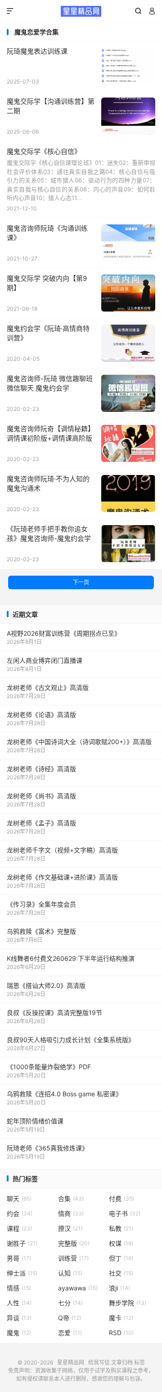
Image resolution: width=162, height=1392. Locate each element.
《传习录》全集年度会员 (41, 904)
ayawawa (78, 1288)
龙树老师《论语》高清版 (41, 714)
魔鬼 (19, 1332)
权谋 (121, 1243)
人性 (19, 1303)
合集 (71, 1198)
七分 (70, 1303)
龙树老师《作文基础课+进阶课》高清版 (62, 877)
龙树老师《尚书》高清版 (41, 796)
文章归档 (122, 1362)
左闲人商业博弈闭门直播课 (44, 660)
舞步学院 (127, 1303)
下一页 (81, 582)
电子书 (124, 1213)
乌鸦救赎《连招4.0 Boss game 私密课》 (64, 1094)
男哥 (19, 1258)
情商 (71, 1213)
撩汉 (70, 1228)
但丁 (121, 1258)
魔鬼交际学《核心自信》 (44, 151)
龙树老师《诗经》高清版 (41, 769)
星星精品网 (81, 11)
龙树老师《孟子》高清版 (41, 823)
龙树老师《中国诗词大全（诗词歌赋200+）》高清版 (79, 741)
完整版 (74, 1243)
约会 (19, 1213)
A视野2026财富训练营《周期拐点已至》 (64, 633)
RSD (121, 1332)
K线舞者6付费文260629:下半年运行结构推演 (71, 958)
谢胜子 (22, 1243)
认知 (70, 1273)
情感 (19, 1288)
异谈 (19, 1318)
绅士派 (22, 1273)
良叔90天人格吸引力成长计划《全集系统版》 (71, 1039)
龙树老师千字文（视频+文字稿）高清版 (62, 850)
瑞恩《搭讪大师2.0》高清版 (46, 985)
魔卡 (121, 1318)
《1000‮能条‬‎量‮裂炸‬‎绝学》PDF (49, 1067)
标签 (139, 1362)
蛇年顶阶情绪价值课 (35, 1121)
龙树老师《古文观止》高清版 (48, 687)
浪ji (119, 1288)
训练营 (73, 1258)
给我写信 (99, 1362)
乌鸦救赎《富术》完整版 (41, 931)
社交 (121, 1273)
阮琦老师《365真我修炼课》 (47, 1148)
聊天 (19, 1198)
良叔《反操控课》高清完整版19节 (54, 1012)
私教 (121, 1228)
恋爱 (70, 1332)
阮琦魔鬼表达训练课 (37, 51)
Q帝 (69, 1318)
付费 (121, 1198)
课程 (19, 1228)
